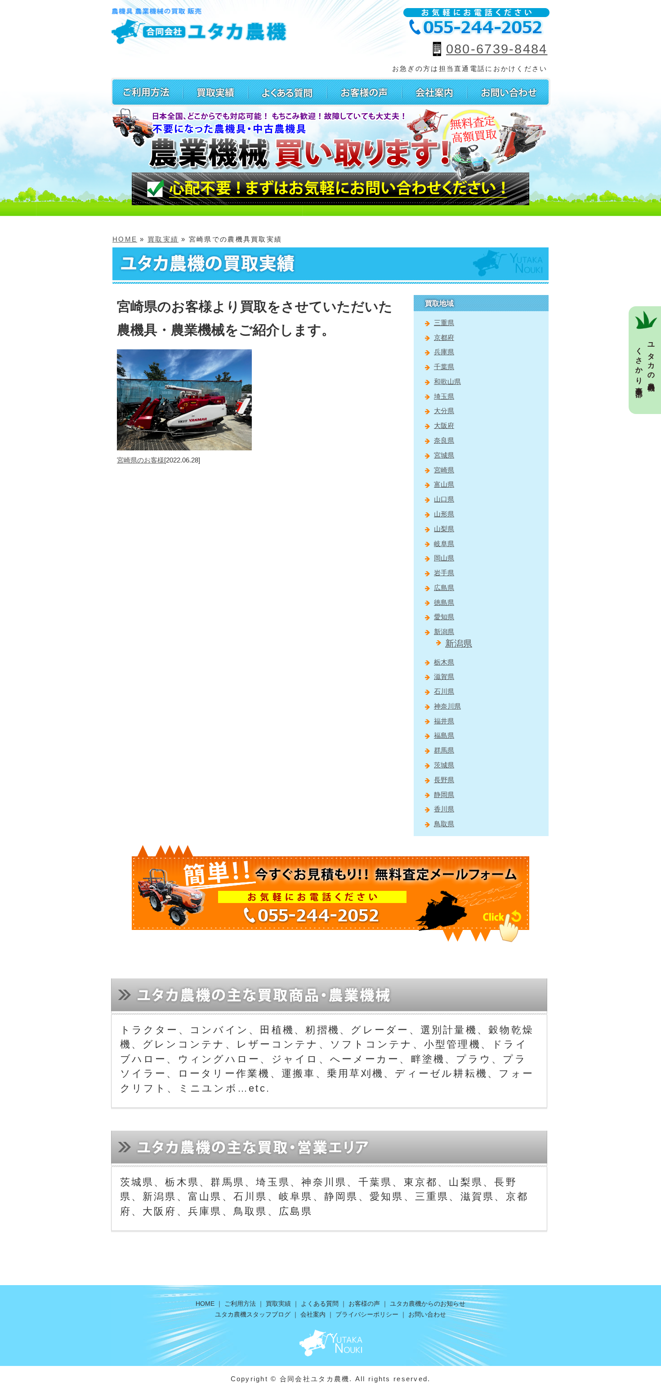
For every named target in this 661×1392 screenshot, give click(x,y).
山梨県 (444, 529)
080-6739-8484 (497, 49)
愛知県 (444, 617)
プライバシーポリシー (366, 1314)
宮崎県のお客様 (140, 460)
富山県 (444, 484)
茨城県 (444, 765)
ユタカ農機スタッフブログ (252, 1314)
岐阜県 (444, 543)
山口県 (444, 499)
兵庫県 (444, 352)
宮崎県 (444, 470)
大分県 (444, 410)
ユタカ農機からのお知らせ (427, 1303)
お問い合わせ (427, 1314)
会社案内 (313, 1314)
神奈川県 (447, 706)
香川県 (444, 809)
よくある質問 (320, 1303)
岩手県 (444, 573)
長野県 (444, 780)
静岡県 (444, 794)
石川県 (444, 691)
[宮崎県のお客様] (184, 354)
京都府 (444, 337)
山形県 (444, 514)
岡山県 (444, 558)
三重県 (444, 322)
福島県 (444, 735)
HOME (124, 239)
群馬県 (444, 750)
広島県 (444, 587)
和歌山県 (447, 381)
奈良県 (444, 440)
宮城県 (444, 455)
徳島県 (444, 602)
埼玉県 (444, 396)
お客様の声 (364, 1303)
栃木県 (444, 662)
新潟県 (444, 631)
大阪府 (444, 425)
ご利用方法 (240, 1303)
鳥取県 (444, 824)
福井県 (444, 721)
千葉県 (444, 366)
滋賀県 (444, 676)
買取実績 (163, 239)
